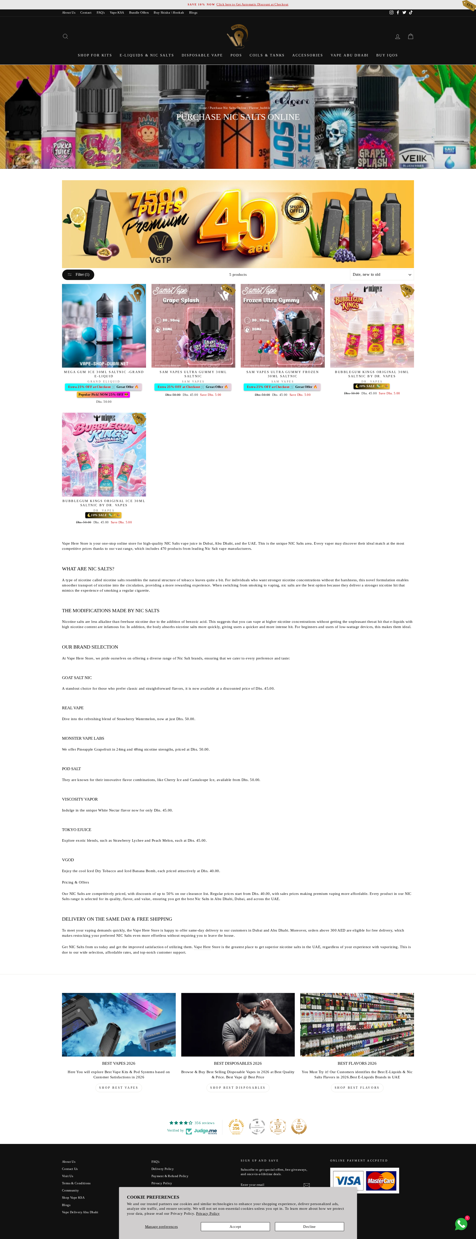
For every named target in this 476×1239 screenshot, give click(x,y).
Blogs (193, 12)
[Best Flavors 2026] (357, 1025)
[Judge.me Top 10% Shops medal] (299, 1127)
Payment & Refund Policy (170, 1176)
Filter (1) (82, 274)
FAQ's (101, 12)
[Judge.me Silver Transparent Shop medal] (257, 1127)
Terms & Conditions (76, 1183)
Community (70, 1190)
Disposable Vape (202, 55)
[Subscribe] (306, 1185)
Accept (235, 1227)
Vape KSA (117, 12)
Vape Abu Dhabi (350, 55)
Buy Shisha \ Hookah (169, 12)
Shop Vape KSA (73, 1197)
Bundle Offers (139, 12)
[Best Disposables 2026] (238, 1025)
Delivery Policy (162, 1169)
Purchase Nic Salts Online (228, 108)
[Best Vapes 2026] (119, 1025)
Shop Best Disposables (238, 1087)
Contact (86, 12)
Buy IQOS (387, 55)
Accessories (307, 55)
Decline (309, 1227)
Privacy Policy (208, 1213)
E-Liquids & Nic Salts (147, 55)
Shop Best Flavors (357, 1087)
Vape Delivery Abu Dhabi (80, 1212)
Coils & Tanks (267, 55)
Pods (236, 55)
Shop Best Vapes (118, 1087)
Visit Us (67, 1176)
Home (203, 108)
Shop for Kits (95, 55)
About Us (68, 12)
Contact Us (70, 1169)
